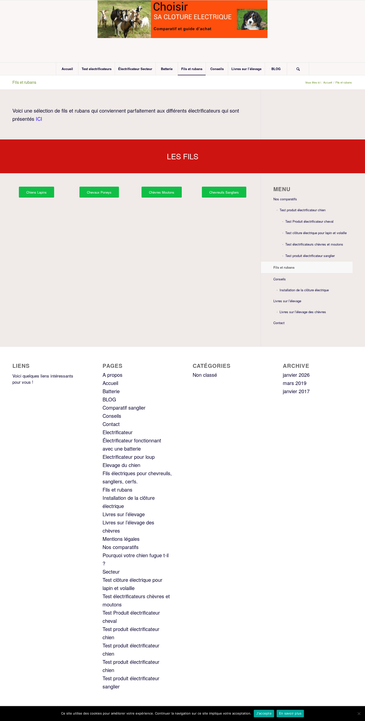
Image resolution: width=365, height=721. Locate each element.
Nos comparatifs (285, 199)
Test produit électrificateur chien (303, 210)
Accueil (110, 382)
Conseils (279, 279)
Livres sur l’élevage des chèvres (303, 311)
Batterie (111, 391)
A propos (112, 374)
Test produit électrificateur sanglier (310, 255)
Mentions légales (121, 538)
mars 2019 (294, 382)
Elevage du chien (121, 464)
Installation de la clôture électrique (304, 290)
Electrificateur (118, 432)
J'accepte (264, 713)
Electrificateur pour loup (129, 456)
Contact (279, 322)
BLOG (109, 399)
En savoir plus (290, 713)
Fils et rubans (24, 82)
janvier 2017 (296, 391)
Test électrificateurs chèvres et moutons (314, 244)
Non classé (205, 374)
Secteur (111, 571)
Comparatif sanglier (124, 407)
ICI (38, 118)
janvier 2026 (296, 374)
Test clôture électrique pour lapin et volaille (316, 232)
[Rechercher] (298, 69)
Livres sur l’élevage (287, 300)
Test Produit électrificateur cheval (309, 221)
